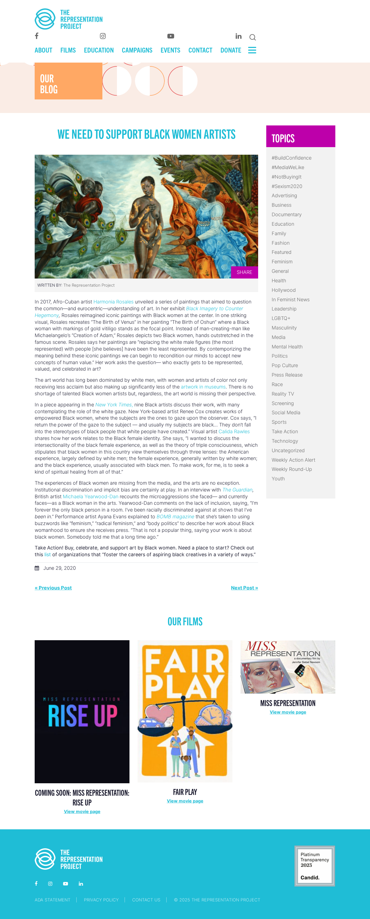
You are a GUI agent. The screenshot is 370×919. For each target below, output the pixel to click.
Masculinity (284, 328)
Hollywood (284, 290)
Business (281, 205)
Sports (279, 422)
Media (278, 337)
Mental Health (287, 347)
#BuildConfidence (291, 158)
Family (279, 233)
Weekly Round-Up (292, 469)
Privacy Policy (101, 899)
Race (277, 384)
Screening (283, 403)
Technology (285, 441)
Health (279, 280)
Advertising (284, 195)
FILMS (68, 49)
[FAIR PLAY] (185, 711)
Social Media (286, 412)
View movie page (82, 811)
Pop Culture (285, 365)
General (280, 271)
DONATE (230, 49)
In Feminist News (291, 299)
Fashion (281, 243)
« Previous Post (53, 588)
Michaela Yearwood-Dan (90, 496)
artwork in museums (203, 387)
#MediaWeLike (288, 167)
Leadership (284, 309)
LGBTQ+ (281, 318)
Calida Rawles (234, 431)
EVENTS (170, 49)
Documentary (287, 214)
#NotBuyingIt (286, 177)
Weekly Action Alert (293, 460)
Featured (281, 252)
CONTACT (200, 49)
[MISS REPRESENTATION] (288, 666)
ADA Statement (52, 899)
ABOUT (43, 49)
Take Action (285, 431)
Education (283, 224)
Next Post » (244, 588)
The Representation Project (89, 285)
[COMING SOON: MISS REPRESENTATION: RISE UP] (82, 711)
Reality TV (283, 394)
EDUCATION (99, 49)
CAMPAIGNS (137, 49)
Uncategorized (288, 450)
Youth (278, 478)
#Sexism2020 (287, 186)
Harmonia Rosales (113, 302)
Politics (280, 356)
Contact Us (146, 899)
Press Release (287, 375)
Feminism (282, 261)
